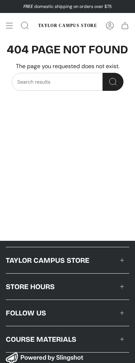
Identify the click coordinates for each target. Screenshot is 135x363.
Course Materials (41, 339)
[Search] (113, 82)
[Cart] (124, 25)
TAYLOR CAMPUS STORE (47, 260)
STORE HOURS (30, 286)
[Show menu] (9, 25)
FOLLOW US (26, 313)
